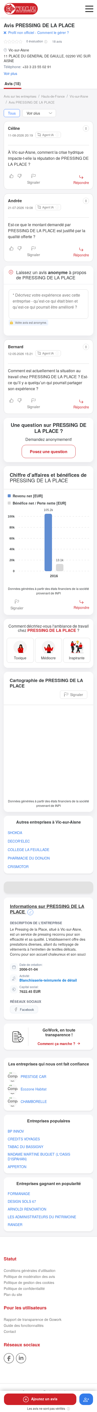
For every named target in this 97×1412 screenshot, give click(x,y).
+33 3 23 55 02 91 (36, 66)
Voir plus (10, 73)
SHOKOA (15, 832)
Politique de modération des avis (29, 1276)
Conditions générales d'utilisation (29, 1270)
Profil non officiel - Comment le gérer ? (38, 32)
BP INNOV (16, 1131)
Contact (10, 1331)
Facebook (27, 1009)
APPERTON (17, 1166)
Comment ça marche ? (56, 1043)
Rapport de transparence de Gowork (32, 1319)
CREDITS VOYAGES (24, 1139)
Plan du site (13, 1294)
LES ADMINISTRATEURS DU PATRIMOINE (42, 1217)
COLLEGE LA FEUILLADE (28, 849)
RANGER (15, 1224)
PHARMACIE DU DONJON (29, 858)
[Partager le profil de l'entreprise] (87, 887)
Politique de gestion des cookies (29, 1282)
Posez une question (48, 451)
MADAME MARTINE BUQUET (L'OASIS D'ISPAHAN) (39, 1156)
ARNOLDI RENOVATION (27, 1209)
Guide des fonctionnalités (24, 1325)
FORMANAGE (19, 1193)
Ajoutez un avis (44, 1398)
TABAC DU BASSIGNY (25, 1146)
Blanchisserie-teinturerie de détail (48, 980)
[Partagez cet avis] (86, 128)
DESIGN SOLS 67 (22, 1201)
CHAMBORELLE (34, 1101)
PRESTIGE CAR (33, 1076)
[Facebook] (9, 1357)
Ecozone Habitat (34, 1089)
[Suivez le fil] (86, 1399)
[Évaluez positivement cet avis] (11, 179)
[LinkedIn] (21, 1357)
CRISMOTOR (18, 866)
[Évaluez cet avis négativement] (19, 179)
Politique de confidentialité (24, 1288)
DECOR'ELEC (19, 841)
